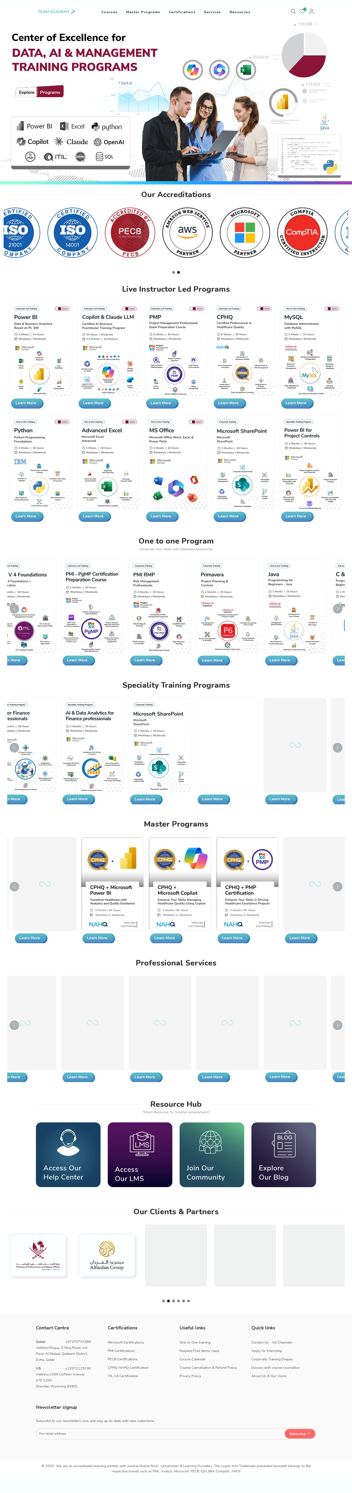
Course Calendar (193, 1359)
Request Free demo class (199, 1350)
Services (212, 12)
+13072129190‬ (78, 1368)
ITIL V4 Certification (123, 1376)
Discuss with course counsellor (275, 1367)
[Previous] (14, 609)
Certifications (182, 12)
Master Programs (143, 12)
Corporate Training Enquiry (272, 1359)
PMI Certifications (121, 1350)
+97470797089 (78, 1341)
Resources (240, 12)
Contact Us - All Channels (271, 1342)
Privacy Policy (190, 1376)
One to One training (195, 1342)
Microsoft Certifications (126, 1342)
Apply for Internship (266, 1350)
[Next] (337, 609)
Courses (110, 12)
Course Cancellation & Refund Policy (208, 1367)
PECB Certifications (123, 1359)
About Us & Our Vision (269, 1376)
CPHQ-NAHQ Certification (128, 1367)
